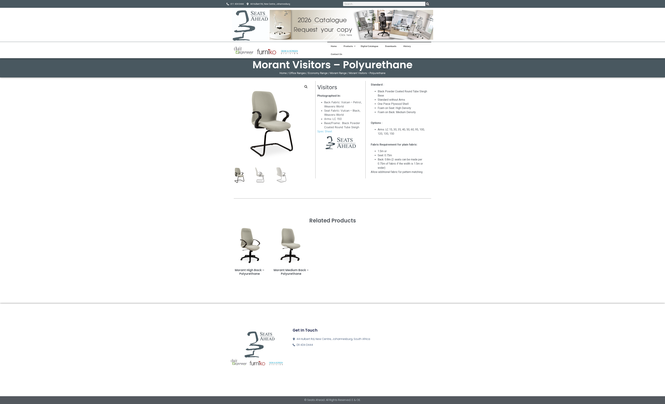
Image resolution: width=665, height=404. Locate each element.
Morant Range (338, 73)
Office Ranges (297, 73)
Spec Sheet (324, 131)
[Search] (427, 4)
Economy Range (318, 73)
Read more (249, 279)
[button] (306, 87)
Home (283, 73)
